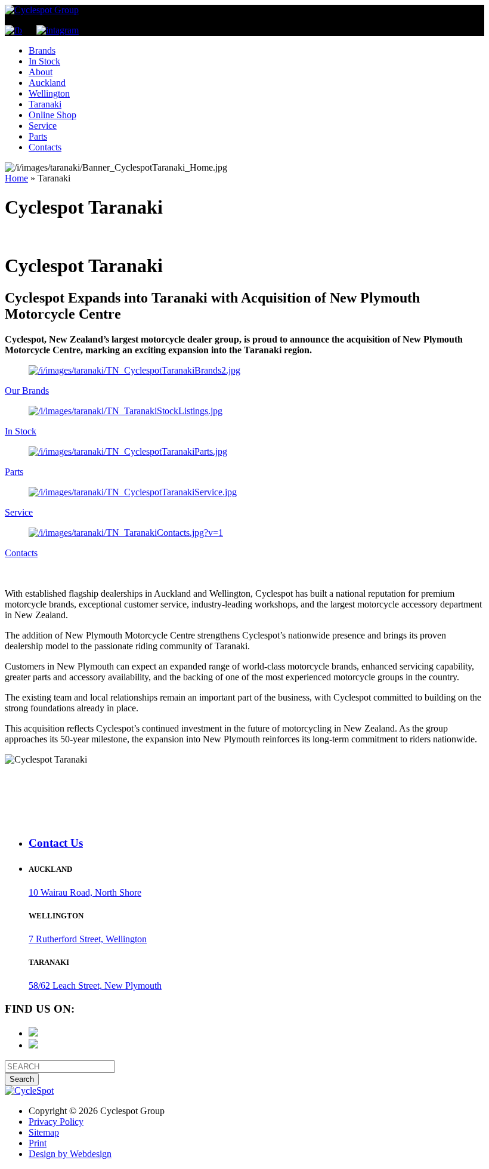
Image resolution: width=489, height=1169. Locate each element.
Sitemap (44, 1132)
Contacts (45, 147)
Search (22, 1079)
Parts (38, 136)
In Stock (44, 61)
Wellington (49, 93)
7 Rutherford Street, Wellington (88, 939)
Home (16, 178)
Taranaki (45, 104)
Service (43, 126)
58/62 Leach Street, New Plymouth (95, 985)
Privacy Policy (56, 1121)
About (40, 72)
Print (38, 1143)
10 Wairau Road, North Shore (85, 892)
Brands (42, 50)
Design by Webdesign (70, 1154)
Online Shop (52, 115)
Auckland (47, 83)
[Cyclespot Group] (42, 10)
